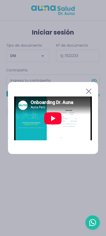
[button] (50, 91)
